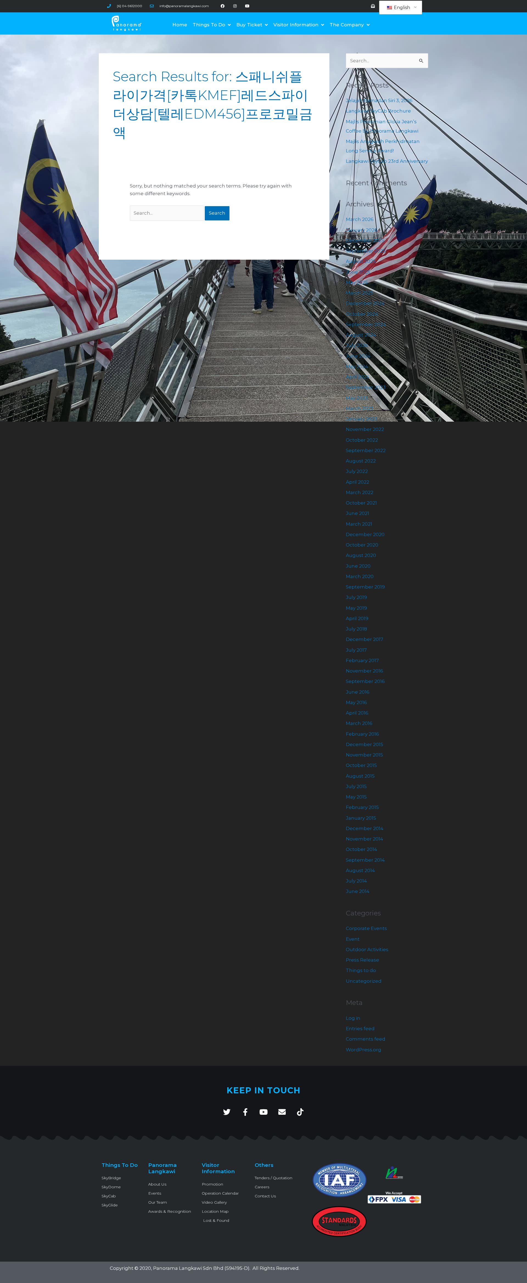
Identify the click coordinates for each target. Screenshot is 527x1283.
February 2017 (362, 660)
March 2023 (359, 408)
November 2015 (364, 755)
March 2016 (359, 723)
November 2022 (365, 429)
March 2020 (360, 576)
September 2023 (366, 387)
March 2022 (359, 492)
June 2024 (358, 356)
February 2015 (362, 807)
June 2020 (358, 566)
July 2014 (356, 881)
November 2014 (364, 839)
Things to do (361, 970)
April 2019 (357, 618)
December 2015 (364, 744)
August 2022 (361, 461)
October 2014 (361, 849)
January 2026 (361, 230)
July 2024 (357, 345)
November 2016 (364, 671)
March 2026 (360, 219)
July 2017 (356, 650)
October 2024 (362, 314)
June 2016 (357, 692)
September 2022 (366, 450)
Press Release (362, 960)
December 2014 (364, 828)
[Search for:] (167, 213)
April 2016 (357, 713)
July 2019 (356, 597)
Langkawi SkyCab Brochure (378, 111)
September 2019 (365, 587)
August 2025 (361, 261)
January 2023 (361, 419)
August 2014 (360, 870)
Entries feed (360, 1028)
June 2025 (358, 272)
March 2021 (359, 524)
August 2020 (361, 555)
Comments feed (365, 1039)
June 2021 (357, 513)
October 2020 (362, 545)
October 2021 (361, 503)
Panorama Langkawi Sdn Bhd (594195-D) (201, 1268)
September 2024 (366, 324)
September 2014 (365, 860)
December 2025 (365, 240)
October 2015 (361, 765)
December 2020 (365, 534)
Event (353, 939)
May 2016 (356, 702)
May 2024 (357, 366)
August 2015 (360, 776)
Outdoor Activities (367, 949)
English (401, 7)
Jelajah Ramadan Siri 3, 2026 (379, 100)
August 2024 (361, 335)
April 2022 (357, 482)
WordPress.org (363, 1049)
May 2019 (356, 608)
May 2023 (357, 398)
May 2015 (356, 797)
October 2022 (362, 440)
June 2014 (357, 891)
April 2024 (357, 377)
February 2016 (362, 734)
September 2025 (366, 251)
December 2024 (365, 303)
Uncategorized (364, 981)
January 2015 (361, 818)
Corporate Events (366, 928)
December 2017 (364, 639)
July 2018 (356, 629)
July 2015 (356, 786)
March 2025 (359, 293)
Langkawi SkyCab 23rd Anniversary (387, 161)
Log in (353, 1018)
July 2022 (357, 471)
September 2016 (365, 681)
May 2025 (357, 282)
